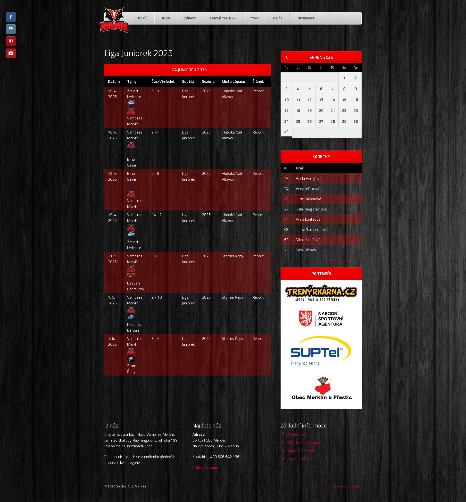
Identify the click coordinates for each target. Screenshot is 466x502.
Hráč (300, 168)
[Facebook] (11, 17)
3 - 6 (155, 338)
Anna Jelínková (307, 189)
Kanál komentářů (300, 451)
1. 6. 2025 (112, 300)
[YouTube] (11, 53)
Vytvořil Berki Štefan (347, 486)
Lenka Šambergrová (312, 229)
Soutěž (188, 81)
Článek (258, 81)
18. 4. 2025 (112, 94)
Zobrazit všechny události (343, 143)
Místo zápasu (233, 81)
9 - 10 (156, 297)
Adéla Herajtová (309, 178)
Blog (166, 18)
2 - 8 (155, 173)
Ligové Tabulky (222, 18)
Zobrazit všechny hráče (344, 260)
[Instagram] (11, 29)
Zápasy (190, 18)
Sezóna (208, 81)
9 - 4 (155, 132)
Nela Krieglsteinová (311, 209)
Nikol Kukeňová (308, 240)
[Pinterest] (11, 41)
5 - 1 (155, 91)
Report (258, 91)
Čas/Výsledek (163, 81)
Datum (114, 81)
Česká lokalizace (300, 459)
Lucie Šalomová (308, 199)
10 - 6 (156, 256)
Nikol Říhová (306, 250)
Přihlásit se (296, 434)
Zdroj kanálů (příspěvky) (306, 442)
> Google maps (205, 467)
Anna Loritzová (308, 219)
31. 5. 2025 (112, 259)
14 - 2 (156, 215)
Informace (306, 18)
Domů (143, 18)
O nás (277, 18)
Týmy (254, 18)
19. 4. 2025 (112, 176)
